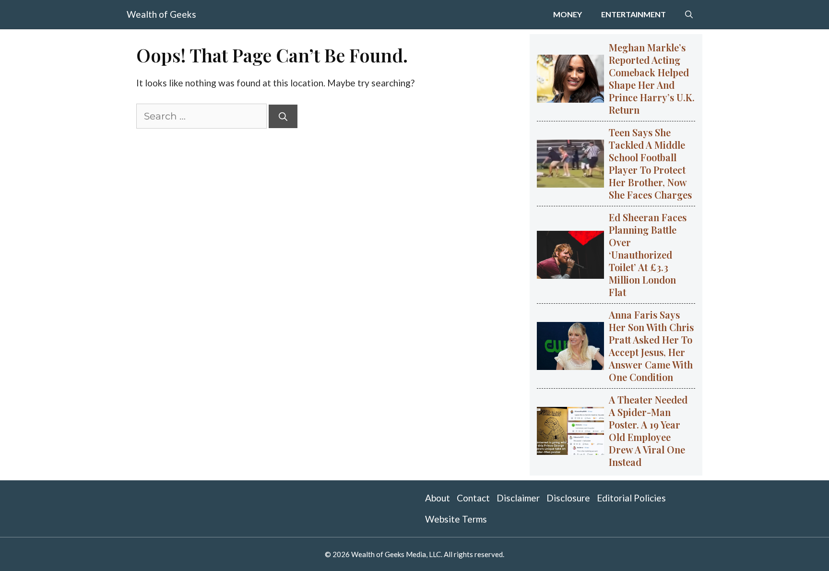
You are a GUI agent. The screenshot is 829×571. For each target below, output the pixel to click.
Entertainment (633, 14)
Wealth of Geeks (161, 14)
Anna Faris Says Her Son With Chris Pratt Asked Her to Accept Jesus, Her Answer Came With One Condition (651, 345)
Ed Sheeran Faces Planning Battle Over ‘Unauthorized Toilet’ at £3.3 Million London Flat (648, 254)
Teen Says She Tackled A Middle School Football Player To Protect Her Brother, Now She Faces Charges (650, 163)
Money (567, 14)
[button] (688, 14)
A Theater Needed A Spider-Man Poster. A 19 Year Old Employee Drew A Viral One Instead (648, 430)
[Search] (283, 116)
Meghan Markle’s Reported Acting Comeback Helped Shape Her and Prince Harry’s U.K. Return (652, 78)
